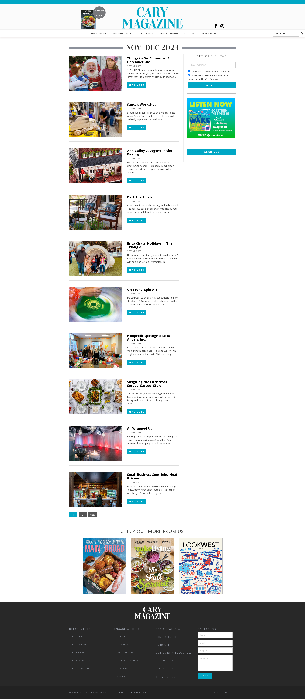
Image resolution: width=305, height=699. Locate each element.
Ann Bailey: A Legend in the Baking (149, 152)
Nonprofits (166, 660)
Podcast (190, 33)
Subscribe (123, 637)
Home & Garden (81, 660)
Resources (209, 33)
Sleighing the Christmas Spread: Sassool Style (147, 384)
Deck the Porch (139, 197)
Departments (98, 33)
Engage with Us (124, 33)
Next (92, 514)
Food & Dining (80, 644)
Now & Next (78, 652)
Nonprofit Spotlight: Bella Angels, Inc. (148, 337)
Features (77, 637)
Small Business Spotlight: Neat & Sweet (152, 476)
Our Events (124, 644)
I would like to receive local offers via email (211, 70)
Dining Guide (169, 33)
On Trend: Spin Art (142, 289)
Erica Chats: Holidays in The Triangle (150, 245)
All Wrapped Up (139, 428)
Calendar (148, 33)
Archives (211, 151)
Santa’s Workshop (141, 104)
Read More (136, 85)
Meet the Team (125, 652)
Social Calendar (169, 628)
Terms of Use (166, 676)
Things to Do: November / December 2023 (148, 60)
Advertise (123, 668)
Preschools (166, 668)
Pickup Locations (127, 660)
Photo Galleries (82, 668)
